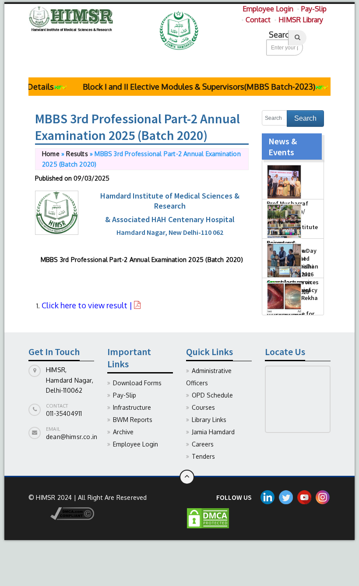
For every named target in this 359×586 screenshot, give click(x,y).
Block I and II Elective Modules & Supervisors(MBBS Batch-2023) (192, 86)
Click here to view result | (88, 305)
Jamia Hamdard (213, 432)
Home (51, 153)
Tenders (203, 456)
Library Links (209, 419)
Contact (258, 19)
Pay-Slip (314, 8)
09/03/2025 (91, 178)
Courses (203, 407)
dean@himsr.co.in (71, 436)
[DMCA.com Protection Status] (208, 517)
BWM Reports (132, 419)
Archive (123, 432)
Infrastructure (132, 407)
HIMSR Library (300, 19)
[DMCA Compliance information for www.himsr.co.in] (61, 512)
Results (77, 153)
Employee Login (268, 8)
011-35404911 (64, 413)
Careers (203, 444)
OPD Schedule (212, 395)
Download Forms (137, 383)
